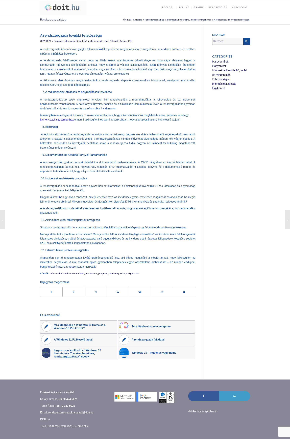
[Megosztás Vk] (140, 292)
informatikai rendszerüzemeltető (67, 273)
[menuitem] (168, 7)
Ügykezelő (218, 88)
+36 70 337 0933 (65, 405)
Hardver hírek (220, 61)
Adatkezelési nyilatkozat (202, 411)
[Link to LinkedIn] (234, 396)
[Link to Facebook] (203, 396)
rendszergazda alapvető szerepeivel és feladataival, (134, 80)
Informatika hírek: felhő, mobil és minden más (86, 41)
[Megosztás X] (74, 292)
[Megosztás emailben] (184, 292)
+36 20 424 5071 (67, 399)
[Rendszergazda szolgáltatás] (63, 7)
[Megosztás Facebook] (51, 292)
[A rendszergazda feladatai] (2, 219)
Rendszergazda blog (53, 19)
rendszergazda (117, 273)
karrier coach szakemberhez (57, 119)
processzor (91, 273)
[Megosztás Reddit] (162, 292)
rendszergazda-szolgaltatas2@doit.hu (70, 412)
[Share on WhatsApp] (96, 292)
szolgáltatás (132, 273)
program (102, 273)
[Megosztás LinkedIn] (118, 292)
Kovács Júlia (126, 41)
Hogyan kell (219, 66)
